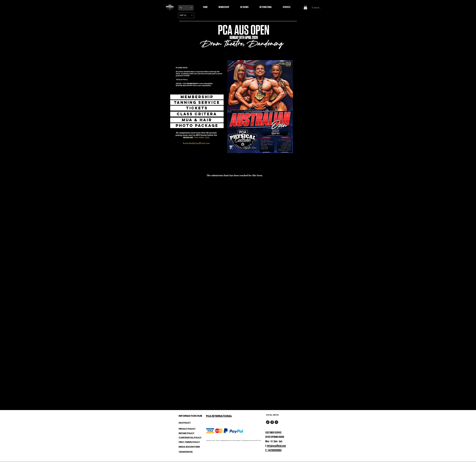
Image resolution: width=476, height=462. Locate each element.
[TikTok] (267, 422)
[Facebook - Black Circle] (272, 422)
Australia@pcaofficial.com (196, 143)
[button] (305, 7)
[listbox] (186, 15)
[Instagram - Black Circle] (276, 422)
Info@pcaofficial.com (276, 445)
